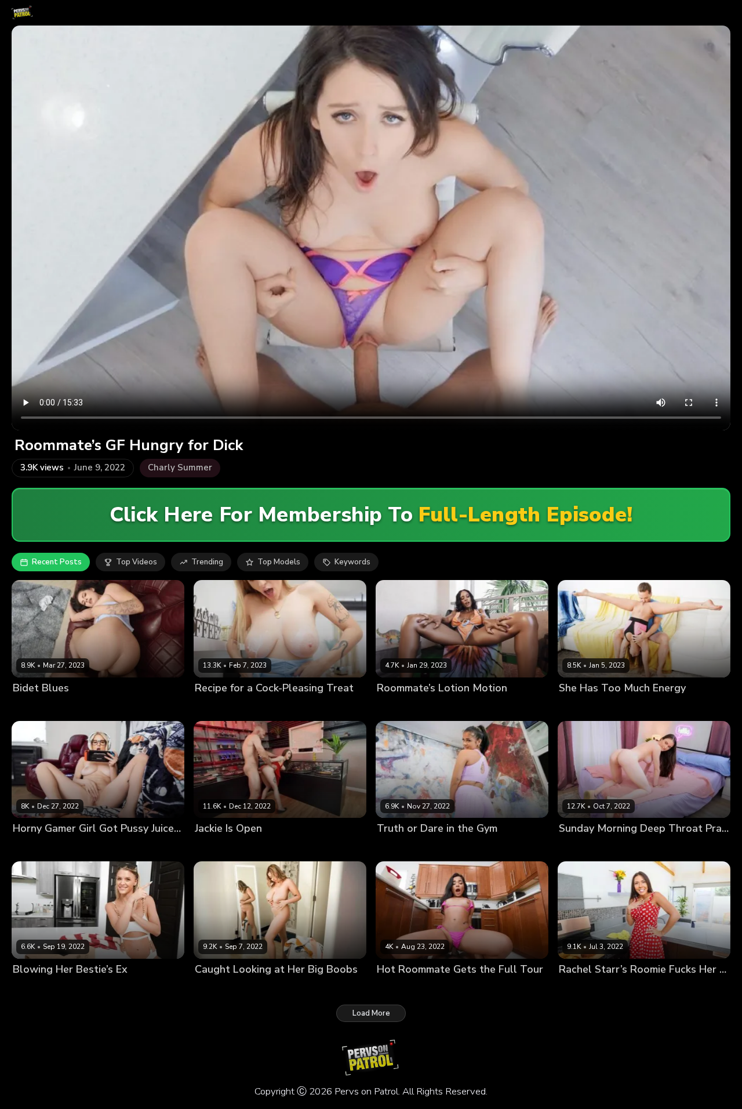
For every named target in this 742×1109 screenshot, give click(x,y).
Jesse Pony (579, 707)
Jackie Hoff (215, 848)
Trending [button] (207, 562)
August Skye (400, 707)
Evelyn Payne (37, 988)
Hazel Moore (582, 848)
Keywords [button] (352, 562)
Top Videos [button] (136, 562)
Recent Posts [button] (57, 562)
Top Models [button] (278, 562)
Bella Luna (32, 707)
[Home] (22, 13)
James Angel (448, 988)
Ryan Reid (395, 848)
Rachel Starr (582, 988)
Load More (371, 1013)
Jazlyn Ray (32, 848)
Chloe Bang (216, 988)
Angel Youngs (220, 707)
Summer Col (399, 988)
